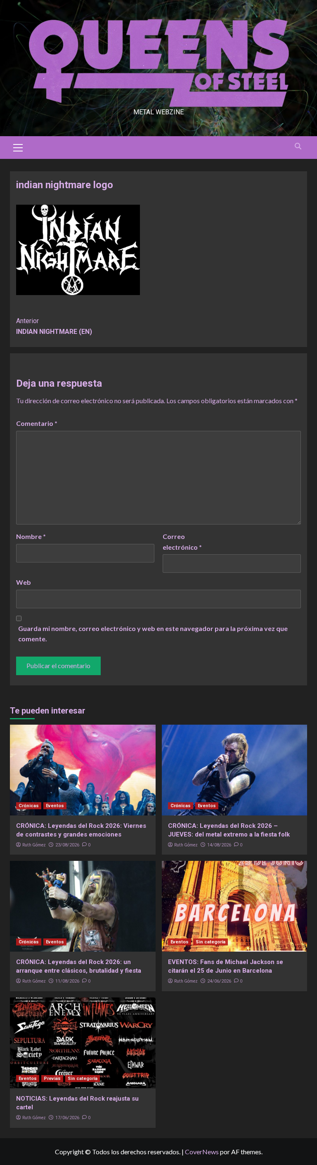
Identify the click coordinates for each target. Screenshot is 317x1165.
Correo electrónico (182, 541)
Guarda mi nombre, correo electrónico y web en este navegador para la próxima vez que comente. (153, 633)
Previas (52, 1078)
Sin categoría (210, 942)
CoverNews (202, 1152)
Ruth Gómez (34, 845)
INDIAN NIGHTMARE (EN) (54, 326)
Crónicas (29, 805)
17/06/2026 (67, 1117)
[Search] (298, 146)
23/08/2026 (67, 845)
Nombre (31, 536)
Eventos (55, 805)
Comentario (36, 423)
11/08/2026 (67, 981)
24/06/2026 (219, 981)
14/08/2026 (219, 845)
